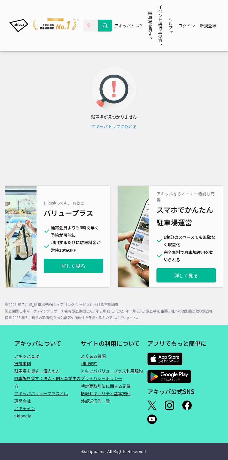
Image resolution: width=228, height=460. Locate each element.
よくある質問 (93, 356)
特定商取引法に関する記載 (106, 386)
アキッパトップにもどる (114, 126)
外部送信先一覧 (95, 401)
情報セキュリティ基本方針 (105, 393)
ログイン (186, 26)
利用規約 (89, 363)
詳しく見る (73, 265)
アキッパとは (26, 356)
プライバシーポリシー (101, 378)
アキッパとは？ (128, 26)
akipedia (22, 416)
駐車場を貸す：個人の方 (37, 371)
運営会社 (22, 401)
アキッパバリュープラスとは (41, 393)
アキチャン (24, 408)
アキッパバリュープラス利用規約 (112, 371)
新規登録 (208, 26)
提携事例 (22, 363)
